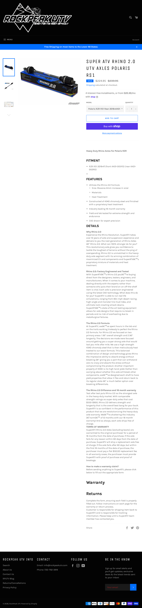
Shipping (90, 85)
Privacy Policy (9, 587)
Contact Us (8, 574)
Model (89, 102)
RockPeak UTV (15, 604)
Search (6, 565)
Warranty (95, 482)
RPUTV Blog (8, 578)
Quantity (129, 102)
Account (135, 40)
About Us (7, 569)
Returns (94, 493)
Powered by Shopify (29, 604)
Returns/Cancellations (14, 583)
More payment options (112, 133)
